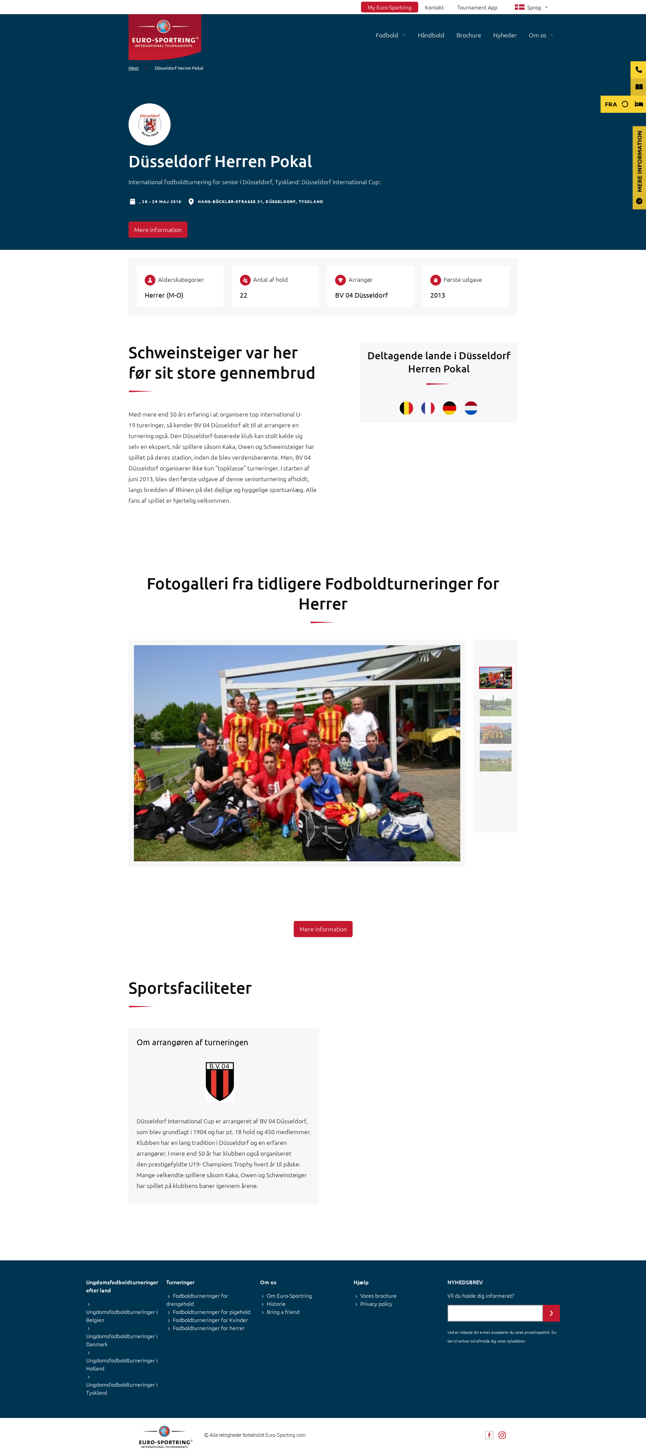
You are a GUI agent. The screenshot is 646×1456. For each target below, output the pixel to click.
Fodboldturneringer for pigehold (211, 1311)
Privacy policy (376, 1303)
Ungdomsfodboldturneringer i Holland (122, 1364)
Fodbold (387, 35)
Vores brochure (378, 1295)
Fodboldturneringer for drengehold (197, 1299)
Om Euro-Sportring (289, 1295)
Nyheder (505, 35)
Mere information (158, 229)
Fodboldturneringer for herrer (209, 1327)
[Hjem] (165, 37)
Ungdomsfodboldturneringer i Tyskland (122, 1388)
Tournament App (477, 7)
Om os (537, 35)
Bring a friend (283, 1311)
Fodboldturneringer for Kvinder (210, 1319)
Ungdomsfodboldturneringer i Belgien (122, 1315)
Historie (276, 1303)
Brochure (469, 35)
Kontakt (434, 7)
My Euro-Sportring (389, 7)
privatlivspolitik (537, 1332)
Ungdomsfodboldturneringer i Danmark (122, 1340)
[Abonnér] (551, 1313)
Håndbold (431, 35)
